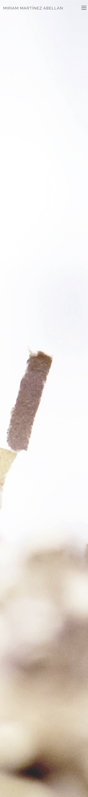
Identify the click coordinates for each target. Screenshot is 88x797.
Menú (83, 7)
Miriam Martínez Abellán (33, 8)
